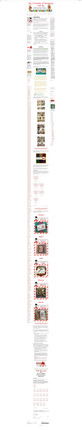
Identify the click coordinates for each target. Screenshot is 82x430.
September (53, 125)
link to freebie (28, 313)
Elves (27, 223)
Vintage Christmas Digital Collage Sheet (41, 111)
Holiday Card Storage (29, 245)
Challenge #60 (28, 161)
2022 (51, 117)
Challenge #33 (28, 139)
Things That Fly (28, 296)
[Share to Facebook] (41, 410)
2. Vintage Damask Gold (35, 188)
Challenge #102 (28, 109)
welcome (28, 321)
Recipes (28, 276)
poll (27, 316)
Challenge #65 (28, 165)
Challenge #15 (28, 124)
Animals (28, 93)
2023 (51, 116)
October (52, 124)
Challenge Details (35, 13)
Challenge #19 (28, 127)
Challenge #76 (28, 174)
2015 (51, 144)
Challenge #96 (28, 191)
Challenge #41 (28, 146)
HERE (40, 33)
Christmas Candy (29, 196)
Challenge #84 (28, 181)
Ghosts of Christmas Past (40, 411)
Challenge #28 (36, 411)
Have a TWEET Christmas (28, 243)
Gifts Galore (28, 236)
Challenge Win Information (50, 13)
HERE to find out (52, 35)
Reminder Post (28, 279)
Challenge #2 (28, 128)
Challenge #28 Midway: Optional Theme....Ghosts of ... (53, 136)
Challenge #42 (28, 147)
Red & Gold (28, 277)
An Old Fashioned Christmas (29, 92)
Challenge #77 (28, 175)
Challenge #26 (28, 133)
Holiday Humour (29, 248)
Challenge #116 (28, 120)
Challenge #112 (28, 117)
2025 (51, 114)
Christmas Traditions (29, 206)
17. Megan (34, 405)
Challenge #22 (28, 130)
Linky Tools (44, 408)
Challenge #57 (28, 158)
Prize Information (45, 13)
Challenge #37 (28, 142)
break (27, 309)
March (52, 140)
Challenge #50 (28, 153)
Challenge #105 (28, 111)
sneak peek (28, 317)
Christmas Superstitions (28, 204)
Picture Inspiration (29, 274)
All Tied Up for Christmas (28, 91)
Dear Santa (28, 217)
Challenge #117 (28, 121)
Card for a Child (28, 102)
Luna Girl (43, 411)
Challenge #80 (28, 178)
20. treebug (43, 405)
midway (28, 314)
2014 (51, 145)
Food (27, 229)
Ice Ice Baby (28, 253)
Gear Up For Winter (29, 233)
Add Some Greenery (29, 88)
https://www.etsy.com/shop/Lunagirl (40, 95)
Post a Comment (35, 415)
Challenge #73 (28, 172)
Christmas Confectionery (28, 197)
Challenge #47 (28, 150)
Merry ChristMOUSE (29, 263)
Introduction (31, 13)
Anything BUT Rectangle (28, 94)
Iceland (28, 254)
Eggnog (28, 222)
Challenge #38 (28, 143)
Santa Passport (28, 281)
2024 (51, 115)
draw (27, 312)
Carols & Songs (28, 105)
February (52, 141)
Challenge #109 (28, 114)
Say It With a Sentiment (28, 282)
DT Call (28, 214)
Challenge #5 (28, 152)
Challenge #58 (28, 159)
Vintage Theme (28, 300)
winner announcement (29, 322)
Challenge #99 (28, 193)
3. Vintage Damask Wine (41, 188)
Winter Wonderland (29, 304)
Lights (28, 259)
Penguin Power (28, 273)
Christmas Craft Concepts (28, 198)
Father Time (28, 226)
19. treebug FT (41, 405)
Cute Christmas (28, 212)
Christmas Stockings (29, 203)
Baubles (28, 98)
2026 (51, 113)
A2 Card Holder (28, 87)
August (28, 96)
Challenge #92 (28, 188)
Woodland (28, 305)
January (52, 142)
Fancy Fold (28, 225)
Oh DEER (28, 270)
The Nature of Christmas (28, 295)
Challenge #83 (28, 180)
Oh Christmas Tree (29, 269)
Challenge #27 (28, 134)
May (27, 262)
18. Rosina (37, 405)
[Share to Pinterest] (42, 410)
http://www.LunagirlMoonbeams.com (40, 93)
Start (44, 411)
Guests (28, 241)
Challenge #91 (28, 187)
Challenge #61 (28, 162)
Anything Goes (28, 95)
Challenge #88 (28, 184)
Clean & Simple (28, 209)
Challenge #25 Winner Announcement (53, 131)
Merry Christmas (29, 264)
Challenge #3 (28, 136)
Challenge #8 (28, 177)
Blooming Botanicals (29, 99)
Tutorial (28, 299)
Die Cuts (28, 220)
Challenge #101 (28, 108)
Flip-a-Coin (28, 228)
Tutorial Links (35, 15)
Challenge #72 (28, 171)
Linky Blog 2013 (47, 408)
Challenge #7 (28, 169)
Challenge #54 (28, 156)
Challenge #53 (28, 155)
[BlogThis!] (40, 410)
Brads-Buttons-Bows (29, 100)
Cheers (28, 194)
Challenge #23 (28, 131)
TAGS (28, 293)
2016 (51, 143)
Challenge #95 (28, 190)
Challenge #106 (28, 112)
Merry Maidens (28, 265)
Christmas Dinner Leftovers (29, 202)
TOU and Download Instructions (30, 15)
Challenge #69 (28, 168)
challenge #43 (28, 310)
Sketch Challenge (29, 287)
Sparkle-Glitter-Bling (29, 290)
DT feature (28, 216)
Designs (28, 219)
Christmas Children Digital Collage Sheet (41, 123)
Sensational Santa (29, 283)
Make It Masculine (29, 260)
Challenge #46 (28, 149)
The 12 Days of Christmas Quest (28, 294)
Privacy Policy (27, 13)
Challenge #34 (28, 140)
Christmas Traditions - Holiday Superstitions (52, 133)
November (53, 123)
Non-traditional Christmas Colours (29, 268)
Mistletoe (28, 267)
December (52, 122)
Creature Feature (28, 211)
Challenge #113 (28, 118)
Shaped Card (28, 284)
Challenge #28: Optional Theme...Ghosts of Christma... (53, 139)
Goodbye (28, 240)
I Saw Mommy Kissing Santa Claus (29, 252)
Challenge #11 (28, 115)
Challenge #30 (28, 137)
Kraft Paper (28, 257)
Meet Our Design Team (40, 13)
